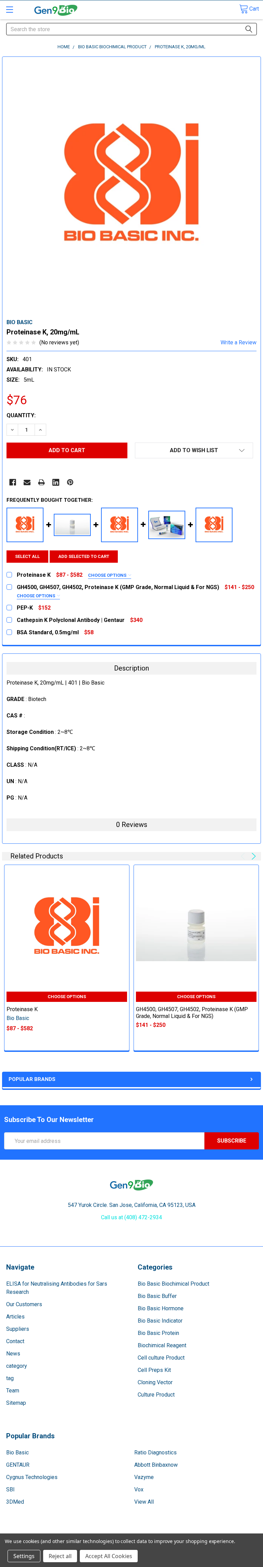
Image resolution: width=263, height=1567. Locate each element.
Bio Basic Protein (158, 1333)
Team (12, 1390)
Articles (15, 1316)
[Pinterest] (70, 482)
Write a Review (238, 342)
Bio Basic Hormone (161, 1308)
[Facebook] (13, 482)
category (16, 1366)
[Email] (27, 482)
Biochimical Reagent (162, 1345)
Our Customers (24, 1304)
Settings (24, 1556)
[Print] (41, 482)
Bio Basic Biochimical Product (173, 1284)
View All (144, 1502)
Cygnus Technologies (32, 1477)
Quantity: (21, 415)
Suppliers (17, 1329)
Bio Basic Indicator (160, 1320)
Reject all (60, 1556)
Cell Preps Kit (154, 1370)
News (13, 1353)
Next (252, 856)
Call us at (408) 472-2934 (131, 1217)
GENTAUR (17, 1465)
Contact (15, 1341)
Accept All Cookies (108, 1556)
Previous (244, 856)
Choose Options (107, 575)
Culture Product (156, 1394)
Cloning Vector (155, 1382)
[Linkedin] (56, 482)
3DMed (15, 1502)
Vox (138, 1489)
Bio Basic (17, 1452)
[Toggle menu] (9, 9)
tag (10, 1378)
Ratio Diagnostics (155, 1452)
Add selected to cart (83, 556)
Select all (27, 556)
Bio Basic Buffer (157, 1296)
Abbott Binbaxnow (156, 1465)
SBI (10, 1489)
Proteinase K (22, 1009)
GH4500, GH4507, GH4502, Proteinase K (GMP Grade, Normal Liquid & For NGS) (192, 1012)
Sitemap (16, 1403)
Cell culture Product (161, 1357)
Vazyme (144, 1477)
